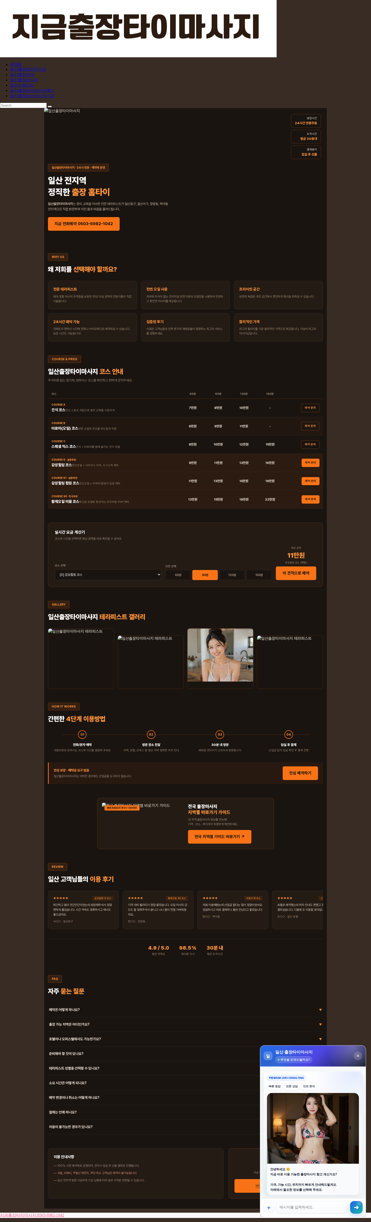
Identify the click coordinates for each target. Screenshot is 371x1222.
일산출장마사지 (24, 80)
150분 (259, 575)
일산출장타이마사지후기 (32, 90)
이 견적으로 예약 (296, 573)
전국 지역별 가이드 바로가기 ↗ (220, 836)
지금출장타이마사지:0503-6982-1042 (32, 1215)
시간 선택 (170, 566)
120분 (232, 575)
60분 (178, 575)
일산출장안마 (22, 74)
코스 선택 (60, 565)
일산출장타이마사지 (28, 69)
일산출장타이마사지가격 (32, 96)
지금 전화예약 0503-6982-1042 (84, 223)
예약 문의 (310, 407)
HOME (16, 64)
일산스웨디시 (22, 85)
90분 (205, 575)
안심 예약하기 (300, 773)
